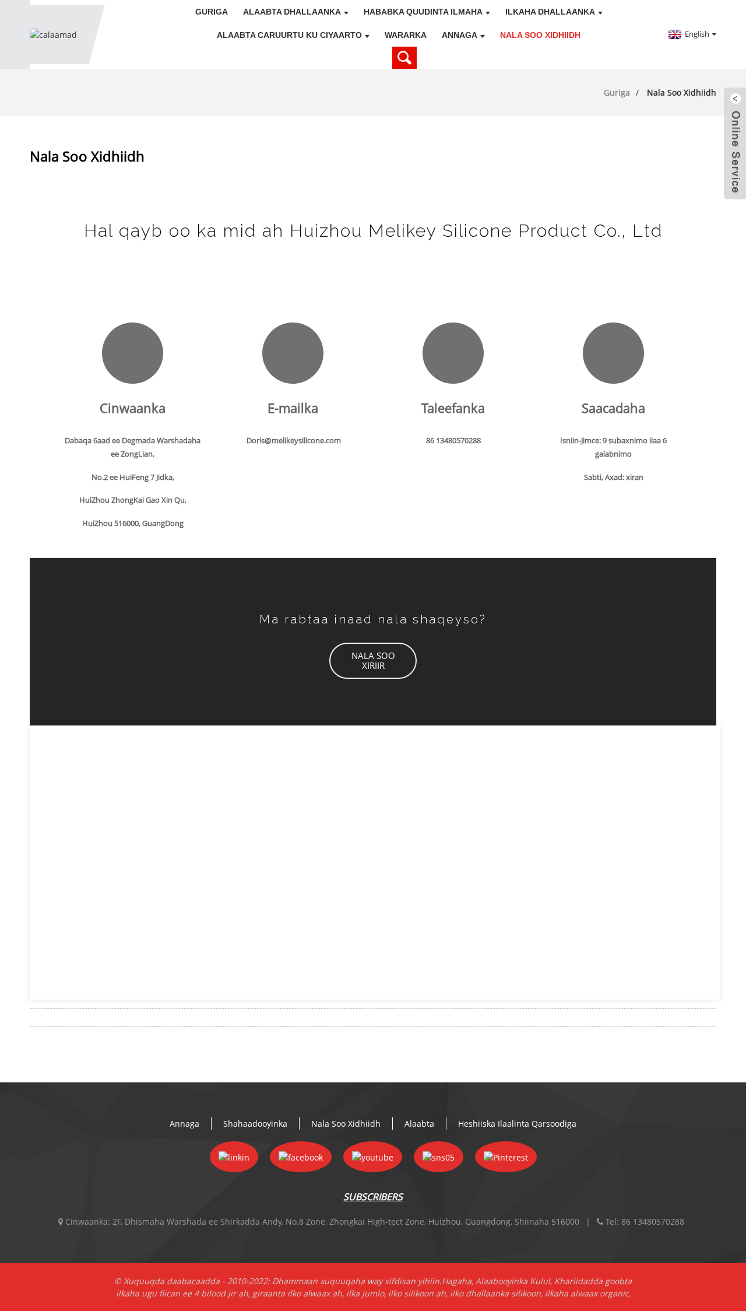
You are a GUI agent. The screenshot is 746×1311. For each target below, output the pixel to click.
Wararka (406, 35)
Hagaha (456, 1281)
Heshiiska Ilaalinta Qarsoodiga (517, 1123)
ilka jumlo (365, 1293)
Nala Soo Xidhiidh (540, 35)
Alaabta (419, 1123)
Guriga (211, 11)
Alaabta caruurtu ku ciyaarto (289, 35)
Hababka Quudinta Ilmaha (423, 11)
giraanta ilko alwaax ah (297, 1293)
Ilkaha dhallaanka (550, 11)
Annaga (459, 35)
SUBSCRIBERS (373, 1196)
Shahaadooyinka (255, 1123)
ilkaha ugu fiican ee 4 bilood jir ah (182, 1293)
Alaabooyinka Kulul (513, 1281)
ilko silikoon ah (417, 1293)
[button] (373, 661)
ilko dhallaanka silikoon (495, 1293)
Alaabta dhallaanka (292, 11)
